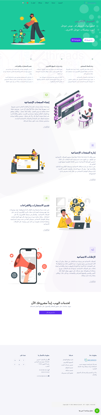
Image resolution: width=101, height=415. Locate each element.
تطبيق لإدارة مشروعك (67, 373)
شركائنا (40, 3)
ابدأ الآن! (47, 127)
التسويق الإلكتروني (68, 362)
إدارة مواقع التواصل (68, 359)
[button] (89, 40)
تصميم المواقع (69, 367)
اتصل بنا (33, 3)
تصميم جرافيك (69, 370)
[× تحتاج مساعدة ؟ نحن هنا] (97, 410)
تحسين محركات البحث (67, 365)
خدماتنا (53, 3)
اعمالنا (47, 3)
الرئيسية (60, 3)
